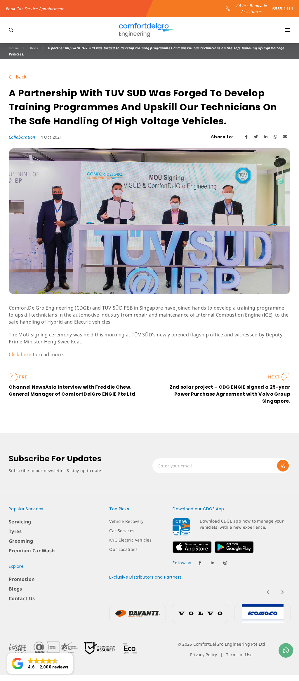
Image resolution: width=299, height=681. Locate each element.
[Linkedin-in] (212, 563)
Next (274, 377)
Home (14, 48)
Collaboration (22, 137)
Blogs (33, 48)
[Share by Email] (285, 136)
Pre (23, 377)
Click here (21, 354)
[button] (40, 663)
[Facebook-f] (200, 563)
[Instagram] (225, 563)
